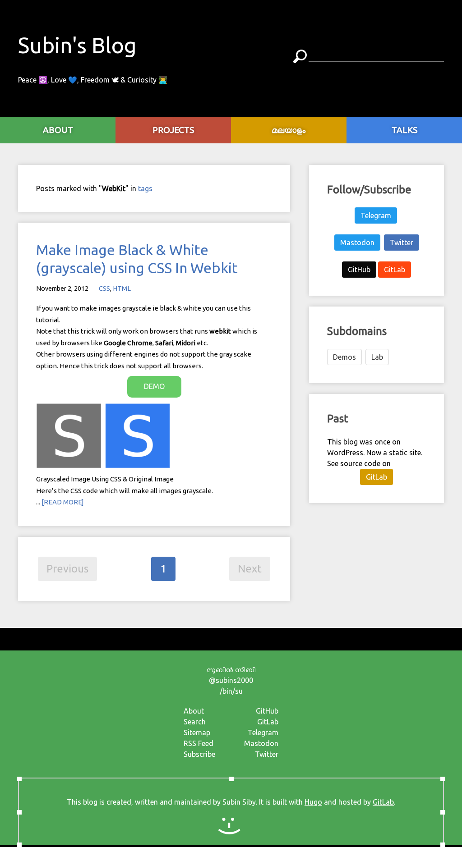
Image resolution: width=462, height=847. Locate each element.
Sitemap (197, 732)
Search (195, 722)
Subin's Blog (77, 45)
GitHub (359, 270)
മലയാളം (289, 130)
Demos (344, 357)
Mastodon (357, 242)
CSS (104, 288)
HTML (122, 288)
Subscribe (199, 754)
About (194, 711)
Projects (173, 130)
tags (145, 188)
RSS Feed (198, 743)
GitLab (394, 270)
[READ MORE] (63, 502)
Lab (377, 357)
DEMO (154, 386)
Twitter (401, 242)
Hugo (313, 802)
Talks (404, 130)
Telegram (375, 215)
